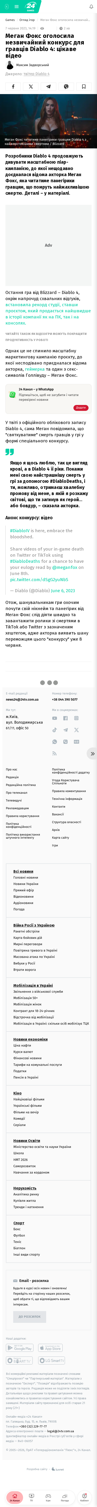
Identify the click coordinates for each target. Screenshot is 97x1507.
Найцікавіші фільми (28, 1099)
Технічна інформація (67, 799)
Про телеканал (16, 792)
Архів (56, 830)
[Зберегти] (84, 86)
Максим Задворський (32, 65)
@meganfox (64, 567)
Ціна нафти (22, 1045)
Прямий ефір (23, 890)
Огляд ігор (28, 20)
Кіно (17, 1093)
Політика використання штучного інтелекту (23, 836)
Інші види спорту (26, 1255)
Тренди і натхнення (28, 1207)
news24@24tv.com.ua (22, 700)
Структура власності (66, 822)
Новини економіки (30, 1039)
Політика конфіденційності (19, 825)
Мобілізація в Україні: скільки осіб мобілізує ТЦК (51, 1024)
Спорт (18, 1223)
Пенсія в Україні (25, 1077)
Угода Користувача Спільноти (65, 782)
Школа (18, 1153)
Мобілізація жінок (27, 1004)
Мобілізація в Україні (33, 985)
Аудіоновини (23, 903)
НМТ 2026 (20, 1160)
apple (52, 1348)
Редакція (12, 777)
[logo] (30, 6)
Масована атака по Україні (34, 957)
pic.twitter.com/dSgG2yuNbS (39, 579)
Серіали (19, 1125)
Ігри (55, 845)
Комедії (19, 1118)
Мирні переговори (27, 944)
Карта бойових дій (27, 938)
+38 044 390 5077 (64, 700)
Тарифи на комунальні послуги (37, 1065)
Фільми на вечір (26, 1112)
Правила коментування (69, 791)
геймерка (35, 369)
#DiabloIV (20, 530)
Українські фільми (27, 1106)
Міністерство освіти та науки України (42, 1147)
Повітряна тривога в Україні (35, 950)
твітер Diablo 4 (36, 74)
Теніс (17, 1242)
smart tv (19, 1360)
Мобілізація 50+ (25, 998)
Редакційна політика (21, 785)
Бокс (16, 1229)
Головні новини (25, 877)
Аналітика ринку (26, 1194)
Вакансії (58, 814)
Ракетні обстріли (26, 931)
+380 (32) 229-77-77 (33, 1426)
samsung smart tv (52, 1360)
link (55, 718)
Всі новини (23, 871)
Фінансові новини (27, 1058)
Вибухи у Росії (24, 963)
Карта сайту (60, 837)
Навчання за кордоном (31, 1172)
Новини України (25, 884)
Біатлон (19, 1248)
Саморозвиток (24, 1166)
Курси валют (23, 1052)
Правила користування (22, 816)
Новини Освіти (26, 1140)
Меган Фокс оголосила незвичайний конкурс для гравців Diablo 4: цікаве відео (66, 20)
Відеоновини (23, 897)
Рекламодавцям (17, 808)
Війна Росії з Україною (34, 925)
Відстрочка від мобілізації (33, 1017)
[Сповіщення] (91, 6)
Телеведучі (14, 800)
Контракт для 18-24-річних (33, 1011)
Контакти (58, 806)
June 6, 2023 (63, 591)
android (19, 1348)
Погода (18, 909)
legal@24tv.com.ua (60, 1431)
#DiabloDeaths (25, 561)
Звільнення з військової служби (38, 992)
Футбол (19, 1235)
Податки (19, 1071)
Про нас (11, 769)
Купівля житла (24, 1201)
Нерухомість (24, 1188)
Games (10, 20)
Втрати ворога (24, 970)
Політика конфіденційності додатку (71, 771)
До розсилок (30, 1317)
